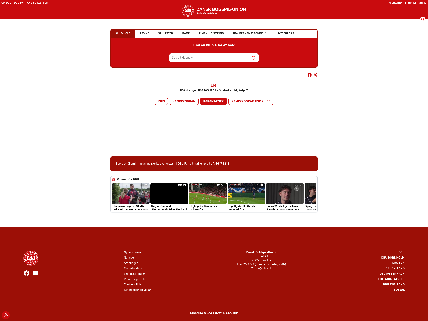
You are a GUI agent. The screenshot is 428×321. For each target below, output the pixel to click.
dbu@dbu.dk (263, 268)
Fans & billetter (37, 3)
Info (161, 101)
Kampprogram (184, 101)
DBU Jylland (395, 268)
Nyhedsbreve (132, 252)
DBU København (392, 274)
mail (197, 163)
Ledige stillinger (134, 274)
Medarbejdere (133, 268)
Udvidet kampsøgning (248, 33)
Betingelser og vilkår (137, 290)
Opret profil (417, 3)
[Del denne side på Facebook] (310, 75)
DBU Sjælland (394, 284)
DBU (402, 252)
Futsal (399, 290)
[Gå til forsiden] (214, 11)
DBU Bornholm (393, 257)
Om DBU (6, 3)
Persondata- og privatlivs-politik (214, 314)
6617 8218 (222, 163)
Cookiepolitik (132, 284)
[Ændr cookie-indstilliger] (6, 315)
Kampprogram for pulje (250, 101)
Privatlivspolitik (134, 279)
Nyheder (129, 257)
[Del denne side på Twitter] (315, 75)
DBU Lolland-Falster (388, 279)
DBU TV (18, 3)
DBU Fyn (398, 263)
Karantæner (213, 101)
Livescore (283, 33)
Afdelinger (131, 263)
